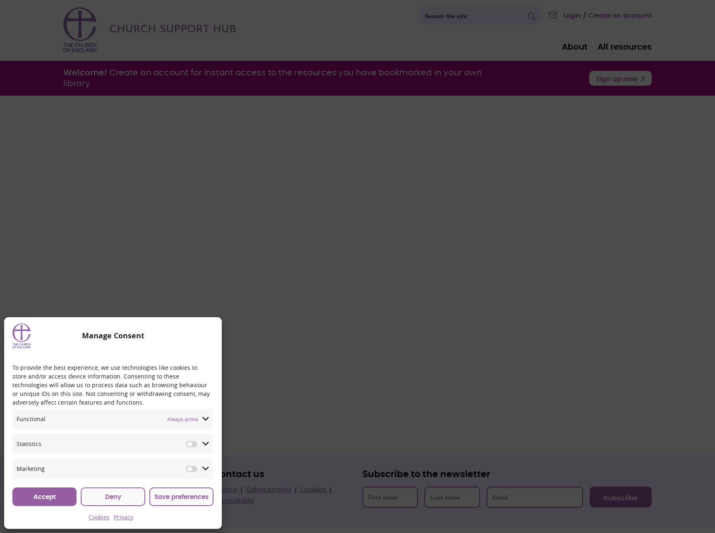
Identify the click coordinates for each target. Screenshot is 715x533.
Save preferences (181, 497)
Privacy (123, 517)
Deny (113, 497)
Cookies (99, 517)
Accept (45, 497)
